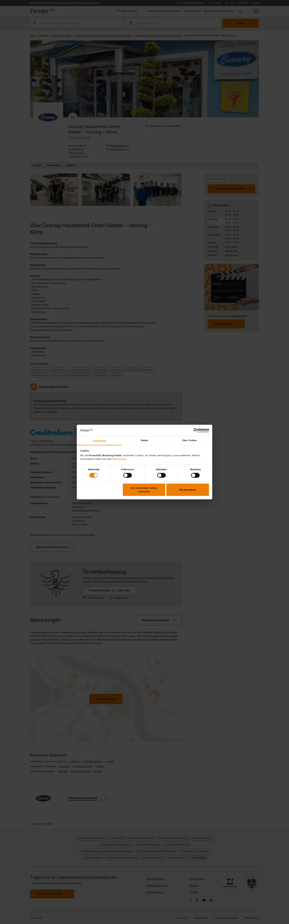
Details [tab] (144, 440)
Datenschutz (119, 459)
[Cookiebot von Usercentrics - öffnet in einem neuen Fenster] (196, 430)
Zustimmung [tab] (99, 441)
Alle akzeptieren (187, 489)
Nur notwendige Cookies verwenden (144, 489)
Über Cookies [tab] (189, 440)
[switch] (127, 475)
